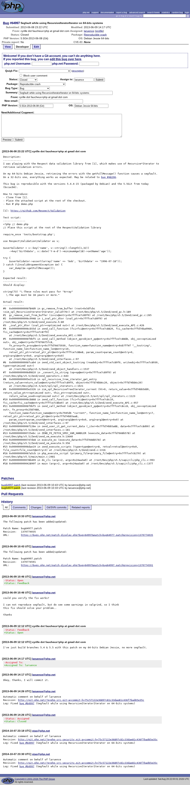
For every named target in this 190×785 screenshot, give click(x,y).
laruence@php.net (43, 516)
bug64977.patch (10, 487)
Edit (36, 46)
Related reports (81, 507)
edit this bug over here (65, 59)
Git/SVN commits (56, 507)
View (8, 46)
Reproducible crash (95, 34)
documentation (107, 12)
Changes (36, 507)
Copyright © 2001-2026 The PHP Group (35, 779)
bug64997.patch (10, 484)
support (95, 12)
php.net (86, 12)
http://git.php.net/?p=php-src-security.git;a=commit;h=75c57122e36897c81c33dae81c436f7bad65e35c (88, 739)
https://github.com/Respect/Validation (38, 210)
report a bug (121, 12)
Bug (6, 23)
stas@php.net (41, 730)
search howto (153, 12)
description (77, 71)
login (187, 12)
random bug (177, 12)
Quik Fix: (11, 70)
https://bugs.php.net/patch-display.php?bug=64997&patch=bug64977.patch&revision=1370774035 (87, 535)
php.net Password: (65, 63)
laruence (89, 30)
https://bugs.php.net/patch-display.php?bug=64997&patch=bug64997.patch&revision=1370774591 (87, 565)
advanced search (137, 12)
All (6, 507)
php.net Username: (17, 63)
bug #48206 (108, 177)
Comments (19, 507)
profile (99, 30)
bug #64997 (26, 703)
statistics (166, 12)
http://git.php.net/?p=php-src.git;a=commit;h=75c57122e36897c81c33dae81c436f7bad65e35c (81, 700)
